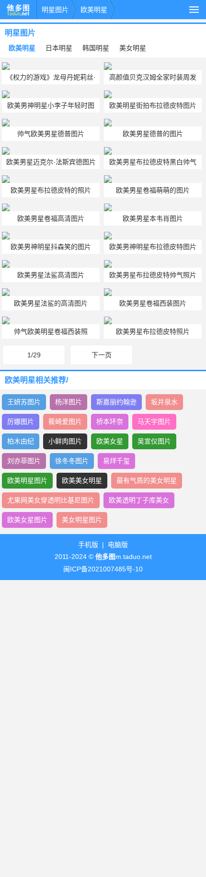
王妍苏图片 (24, 402)
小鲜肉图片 (65, 441)
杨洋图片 (68, 402)
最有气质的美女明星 (146, 480)
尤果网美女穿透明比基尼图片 (50, 500)
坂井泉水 (164, 402)
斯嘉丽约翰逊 (116, 402)
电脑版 (118, 544)
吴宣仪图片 (154, 441)
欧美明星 (93, 9)
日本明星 (59, 48)
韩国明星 (95, 48)
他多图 (18, 9)
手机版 (88, 544)
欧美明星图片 (27, 480)
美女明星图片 (82, 520)
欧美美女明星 (82, 480)
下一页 (102, 355)
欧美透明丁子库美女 (139, 500)
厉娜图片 (20, 421)
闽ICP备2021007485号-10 (103, 569)
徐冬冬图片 (72, 461)
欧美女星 (109, 441)
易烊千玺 (116, 461)
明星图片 (55, 9)
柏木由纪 (20, 441)
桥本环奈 (109, 421)
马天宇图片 (154, 421)
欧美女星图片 (27, 520)
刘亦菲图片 (24, 461)
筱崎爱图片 (65, 421)
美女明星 (132, 48)
